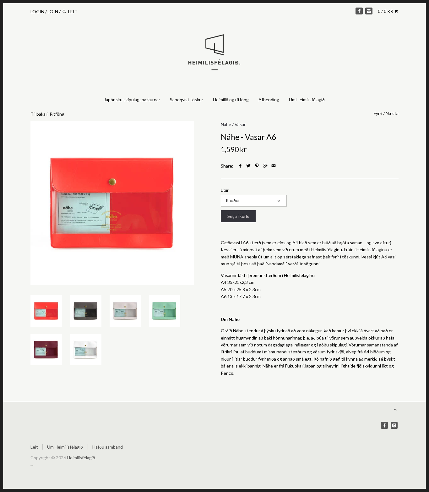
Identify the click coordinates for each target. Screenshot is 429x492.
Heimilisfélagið (81, 457)
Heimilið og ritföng (231, 99)
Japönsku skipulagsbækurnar (132, 99)
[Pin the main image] (257, 166)
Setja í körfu (238, 216)
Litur (225, 190)
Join (53, 11)
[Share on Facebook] (240, 166)
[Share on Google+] (265, 166)
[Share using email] (273, 166)
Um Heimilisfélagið (307, 99)
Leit (34, 447)
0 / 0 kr (386, 11)
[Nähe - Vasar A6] (112, 203)
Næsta (392, 113)
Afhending (268, 99)
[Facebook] (359, 11)
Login (37, 11)
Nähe (226, 124)
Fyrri (378, 113)
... (31, 464)
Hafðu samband (107, 447)
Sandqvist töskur (186, 99)
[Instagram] (368, 11)
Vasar (240, 124)
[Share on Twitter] (248, 166)
